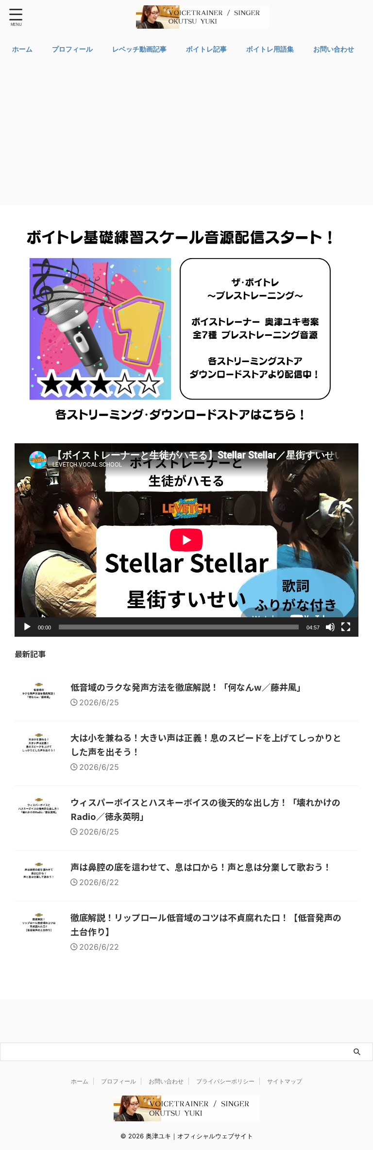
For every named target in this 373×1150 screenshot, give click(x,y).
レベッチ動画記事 (139, 49)
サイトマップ (284, 1081)
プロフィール (72, 49)
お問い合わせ (333, 49)
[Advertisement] (186, 132)
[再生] (27, 627)
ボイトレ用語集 (270, 49)
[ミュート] (330, 627)
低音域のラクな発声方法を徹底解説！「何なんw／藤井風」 (187, 686)
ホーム (22, 49)
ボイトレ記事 (206, 49)
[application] (186, 540)
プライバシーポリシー (225, 1081)
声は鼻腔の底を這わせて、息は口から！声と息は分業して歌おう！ (201, 866)
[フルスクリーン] (346, 627)
